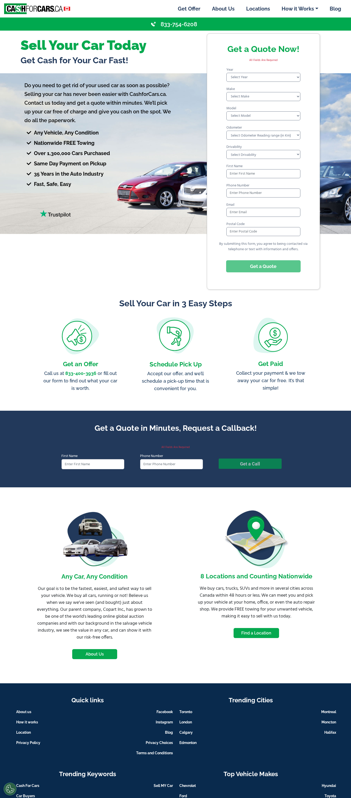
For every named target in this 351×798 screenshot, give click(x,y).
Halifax (330, 732)
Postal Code (235, 224)
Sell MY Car (163, 786)
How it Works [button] (298, 9)
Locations (258, 9)
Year (229, 70)
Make (230, 89)
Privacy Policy (28, 743)
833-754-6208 (179, 24)
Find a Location (256, 633)
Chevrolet (187, 786)
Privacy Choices (159, 743)
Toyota (330, 796)
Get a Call (250, 464)
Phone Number (238, 185)
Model (231, 108)
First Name (234, 166)
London (185, 722)
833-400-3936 (80, 373)
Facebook (164, 712)
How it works (27, 722)
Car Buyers (25, 796)
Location (23, 732)
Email (230, 205)
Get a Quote (263, 266)
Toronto (185, 712)
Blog (335, 9)
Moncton (328, 722)
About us (23, 712)
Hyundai (329, 786)
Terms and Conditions (154, 753)
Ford (183, 796)
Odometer (234, 127)
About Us (223, 9)
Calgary (186, 732)
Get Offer (189, 9)
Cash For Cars (27, 786)
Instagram (164, 722)
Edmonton (188, 743)
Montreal (328, 712)
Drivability (234, 147)
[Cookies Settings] (10, 789)
